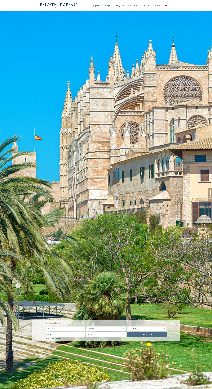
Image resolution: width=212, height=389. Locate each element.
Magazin (120, 5)
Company (146, 5)
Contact (158, 5)
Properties (97, 5)
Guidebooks (132, 5)
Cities (134, 329)
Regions (109, 5)
